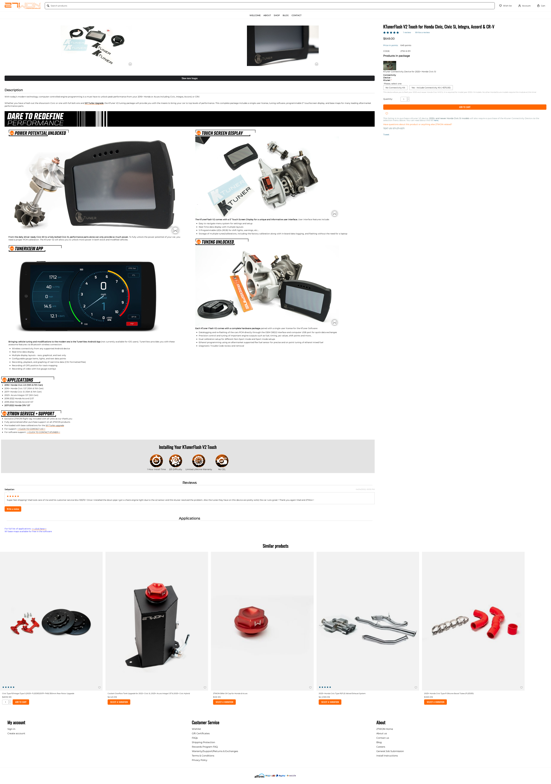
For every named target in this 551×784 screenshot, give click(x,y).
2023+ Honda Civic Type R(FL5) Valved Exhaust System (342, 693)
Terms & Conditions (203, 755)
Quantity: (388, 99)
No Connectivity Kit (395, 87)
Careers (380, 746)
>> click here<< (39, 528)
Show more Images (190, 78)
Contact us (382, 738)
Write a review (422, 32)
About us (381, 733)
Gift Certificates (201, 733)
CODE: (386, 51)
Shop (277, 15)
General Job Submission (390, 751)
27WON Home (384, 729)
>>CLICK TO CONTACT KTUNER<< (43, 432)
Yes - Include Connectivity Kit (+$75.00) (431, 87)
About (267, 15)
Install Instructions (387, 755)
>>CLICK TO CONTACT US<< (31, 429)
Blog (286, 15)
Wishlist (196, 729)
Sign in (11, 729)
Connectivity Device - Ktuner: (389, 77)
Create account (16, 733)
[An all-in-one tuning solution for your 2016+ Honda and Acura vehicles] (96, 46)
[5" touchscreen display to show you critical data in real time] (283, 46)
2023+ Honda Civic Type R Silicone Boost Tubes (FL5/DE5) (449, 693)
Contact (296, 15)
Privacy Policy (199, 760)
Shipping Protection (203, 742)
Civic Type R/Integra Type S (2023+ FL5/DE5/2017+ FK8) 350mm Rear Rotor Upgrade (38, 693)
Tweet (386, 134)
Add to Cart (465, 107)
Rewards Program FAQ (205, 746)
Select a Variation (119, 702)
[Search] (48, 6)
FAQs (195, 738)
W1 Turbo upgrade (55, 425)
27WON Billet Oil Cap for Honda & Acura (230, 693)
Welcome (255, 15)
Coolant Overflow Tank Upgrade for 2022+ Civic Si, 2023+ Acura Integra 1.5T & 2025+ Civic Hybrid (149, 693)
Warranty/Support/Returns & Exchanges (215, 751)
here (436, 120)
